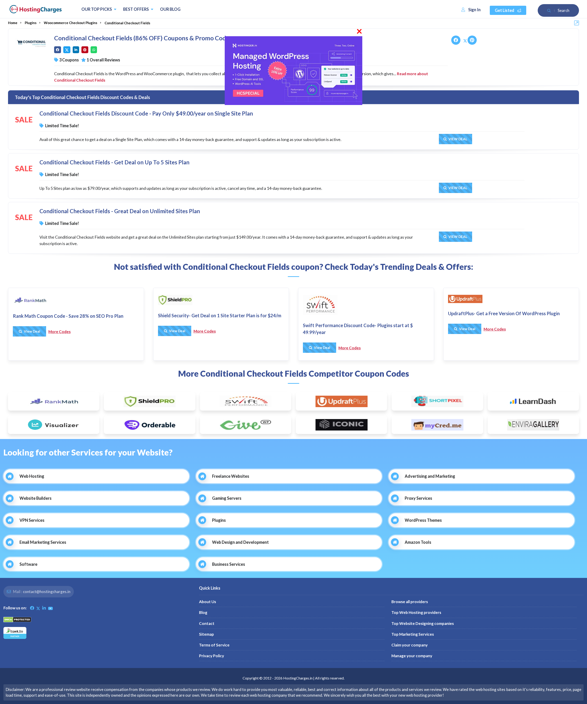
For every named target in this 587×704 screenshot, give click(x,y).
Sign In (474, 9)
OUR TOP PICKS (97, 9)
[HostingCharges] (35, 9)
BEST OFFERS (136, 9)
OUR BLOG (170, 9)
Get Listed (505, 10)
